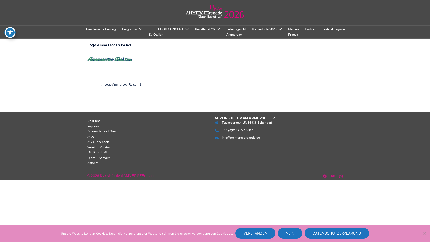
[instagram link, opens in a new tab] (341, 176)
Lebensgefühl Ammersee (236, 31)
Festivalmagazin (333, 29)
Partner (310, 29)
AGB (90, 136)
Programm (129, 29)
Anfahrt (92, 163)
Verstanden (255, 233)
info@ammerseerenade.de (241, 137)
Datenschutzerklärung (102, 131)
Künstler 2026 (205, 29)
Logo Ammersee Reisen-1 (122, 84)
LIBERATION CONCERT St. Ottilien (166, 31)
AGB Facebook (98, 142)
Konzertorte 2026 (264, 29)
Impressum (95, 126)
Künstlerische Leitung (100, 29)
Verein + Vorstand (99, 147)
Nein (290, 233)
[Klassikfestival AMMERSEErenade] (215, 12)
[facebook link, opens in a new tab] (325, 176)
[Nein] (424, 233)
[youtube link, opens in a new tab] (333, 176)
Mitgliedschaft (97, 152)
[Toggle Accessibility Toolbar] (10, 32)
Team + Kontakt (98, 158)
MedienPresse (293, 31)
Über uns (93, 121)
